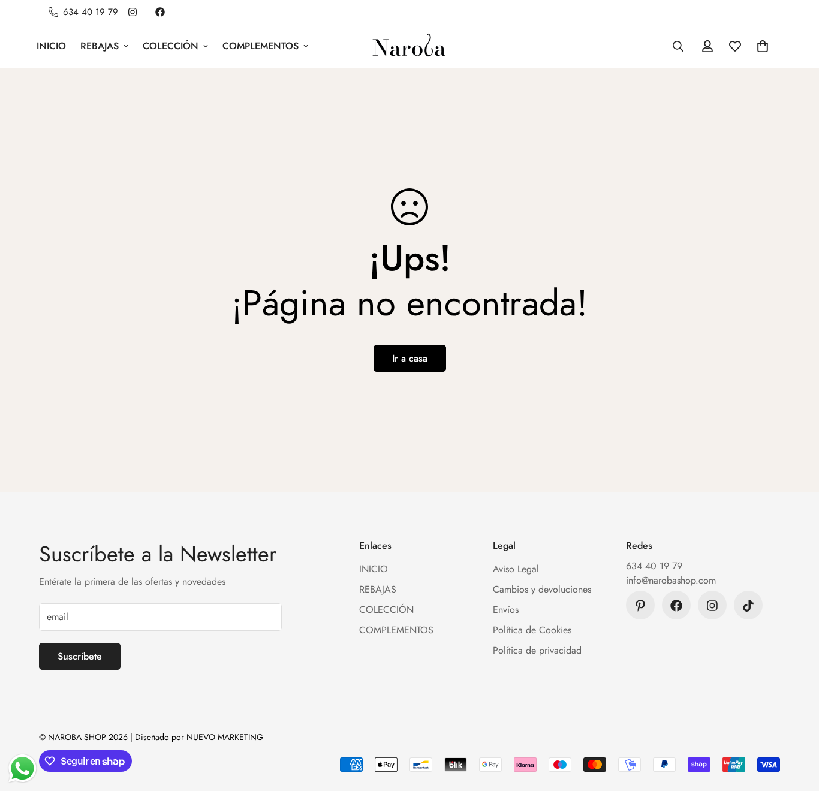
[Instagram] (132, 12)
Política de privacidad (537, 651)
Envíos (506, 610)
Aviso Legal (516, 569)
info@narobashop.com (671, 581)
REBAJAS (99, 46)
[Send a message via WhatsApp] (22, 768)
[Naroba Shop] (409, 46)
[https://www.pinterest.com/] (640, 605)
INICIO (51, 46)
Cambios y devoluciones (542, 590)
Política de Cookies (532, 630)
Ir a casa (409, 358)
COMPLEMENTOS (260, 46)
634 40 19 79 (654, 566)
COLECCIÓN (170, 46)
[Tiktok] (748, 605)
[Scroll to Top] (795, 725)
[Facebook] (160, 12)
